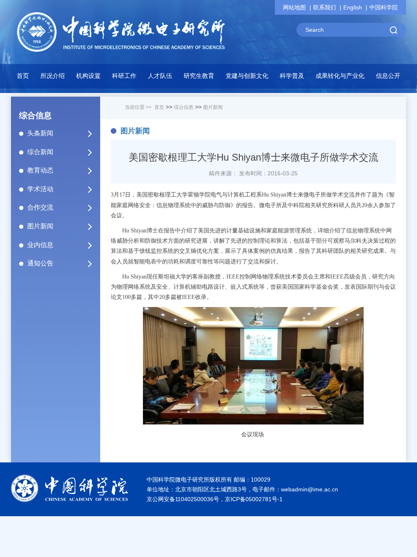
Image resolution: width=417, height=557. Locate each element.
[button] (88, 78)
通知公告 (40, 263)
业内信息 (40, 244)
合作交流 (40, 207)
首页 (23, 75)
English (352, 7)
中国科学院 (383, 7)
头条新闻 (40, 133)
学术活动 (40, 189)
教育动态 (40, 170)
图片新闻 (40, 226)
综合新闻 (40, 151)
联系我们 (324, 7)
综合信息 (183, 107)
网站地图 (294, 7)
